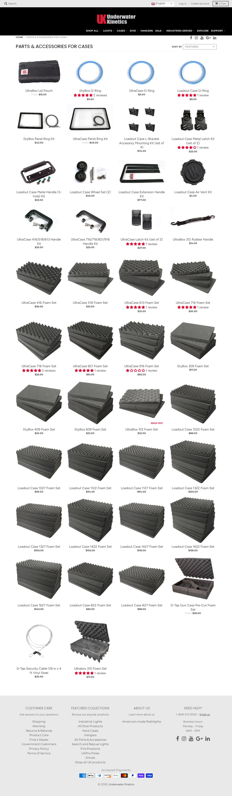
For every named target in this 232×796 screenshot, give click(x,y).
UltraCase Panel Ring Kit (90, 139)
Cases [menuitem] (121, 30)
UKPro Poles (90, 753)
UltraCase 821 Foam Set (90, 366)
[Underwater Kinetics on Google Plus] (208, 38)
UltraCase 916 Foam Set (141, 366)
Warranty (39, 726)
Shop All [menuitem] (92, 30)
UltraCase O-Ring (141, 91)
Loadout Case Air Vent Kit (193, 192)
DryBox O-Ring (90, 91)
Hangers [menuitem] (147, 30)
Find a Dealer (39, 739)
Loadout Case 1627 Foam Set (39, 605)
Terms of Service (39, 753)
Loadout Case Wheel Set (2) (90, 192)
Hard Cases (90, 730)
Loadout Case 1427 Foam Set (141, 547)
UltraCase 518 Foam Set (90, 303)
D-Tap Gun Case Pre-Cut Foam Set (193, 607)
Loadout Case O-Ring (193, 91)
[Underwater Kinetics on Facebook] (191, 38)
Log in (182, 3)
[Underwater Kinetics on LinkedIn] (214, 38)
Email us (205, 714)
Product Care (39, 735)
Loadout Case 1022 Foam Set (193, 429)
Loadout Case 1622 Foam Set (193, 547)
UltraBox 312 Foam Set (141, 429)
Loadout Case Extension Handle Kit (142, 194)
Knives (90, 757)
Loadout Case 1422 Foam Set (90, 547)
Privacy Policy (39, 748)
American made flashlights (141, 721)
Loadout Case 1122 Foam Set (90, 488)
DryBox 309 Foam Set (193, 366)
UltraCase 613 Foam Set (141, 303)
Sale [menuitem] (158, 30)
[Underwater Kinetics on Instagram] (196, 38)
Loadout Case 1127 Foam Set (142, 488)
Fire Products (90, 748)
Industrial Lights (90, 721)
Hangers (90, 735)
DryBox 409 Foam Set (39, 429)
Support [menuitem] (217, 30)
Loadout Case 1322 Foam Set (193, 488)
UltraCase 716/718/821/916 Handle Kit (90, 241)
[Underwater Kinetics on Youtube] (201, 38)
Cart (222, 3)
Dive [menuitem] (133, 30)
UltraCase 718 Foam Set (39, 366)
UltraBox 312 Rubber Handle (193, 239)
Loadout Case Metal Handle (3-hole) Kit (38, 194)
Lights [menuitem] (107, 30)
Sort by (177, 46)
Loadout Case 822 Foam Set (90, 605)
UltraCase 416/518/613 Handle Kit (39, 241)
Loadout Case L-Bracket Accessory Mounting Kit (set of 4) (141, 143)
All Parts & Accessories (90, 739)
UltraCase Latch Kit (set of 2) (142, 239)
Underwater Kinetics (121, 784)
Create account (200, 3)
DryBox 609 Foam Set (90, 429)
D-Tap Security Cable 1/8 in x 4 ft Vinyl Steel (39, 671)
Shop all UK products (90, 762)
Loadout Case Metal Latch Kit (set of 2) (193, 141)
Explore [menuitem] (203, 30)
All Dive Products (90, 726)
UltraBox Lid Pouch (39, 91)
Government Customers (39, 744)
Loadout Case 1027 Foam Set (39, 488)
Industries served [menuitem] (179, 30)
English (160, 3)
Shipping (39, 721)
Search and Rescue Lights (90, 744)
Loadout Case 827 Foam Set (141, 605)
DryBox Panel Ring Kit (39, 139)
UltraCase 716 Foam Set (193, 303)
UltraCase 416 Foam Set (39, 303)
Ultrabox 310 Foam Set (90, 668)
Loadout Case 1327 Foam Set (39, 547)
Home (19, 37)
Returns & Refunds (39, 730)
